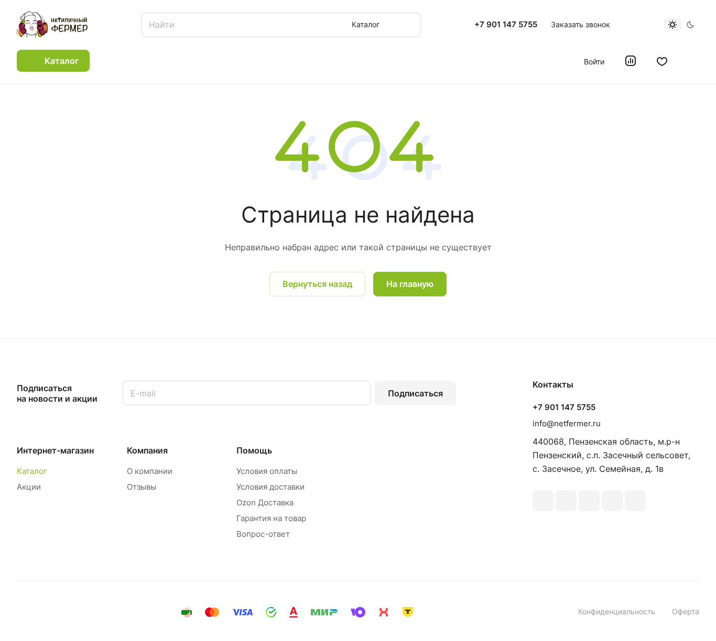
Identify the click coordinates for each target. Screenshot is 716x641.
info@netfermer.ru (567, 423)
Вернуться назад (317, 284)
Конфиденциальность (616, 611)
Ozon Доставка (265, 502)
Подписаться (415, 393)
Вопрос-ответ (263, 534)
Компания (147, 450)
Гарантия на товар (271, 518)
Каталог (32, 471)
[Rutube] (566, 500)
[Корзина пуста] (693, 61)
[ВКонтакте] (543, 500)
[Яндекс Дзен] (635, 500)
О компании (149, 471)
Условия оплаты (266, 471)
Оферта (685, 611)
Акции (29, 487)
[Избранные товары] (662, 61)
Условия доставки (270, 487)
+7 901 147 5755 (505, 24)
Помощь (254, 450)
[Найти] (408, 25)
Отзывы (141, 487)
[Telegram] (589, 500)
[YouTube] (612, 500)
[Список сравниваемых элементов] (630, 61)
